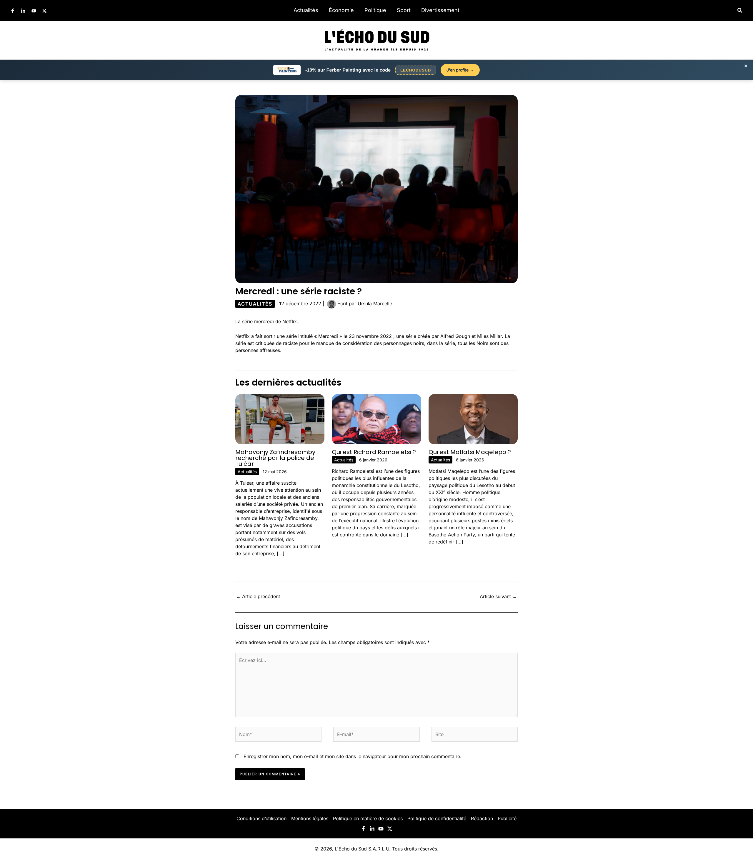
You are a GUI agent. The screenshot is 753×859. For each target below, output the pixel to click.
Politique (375, 10)
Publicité (507, 818)
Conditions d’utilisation (261, 818)
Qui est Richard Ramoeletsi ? (374, 452)
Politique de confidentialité (436, 818)
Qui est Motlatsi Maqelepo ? (470, 452)
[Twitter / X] (44, 11)
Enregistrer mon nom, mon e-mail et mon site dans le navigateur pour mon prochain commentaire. (353, 756)
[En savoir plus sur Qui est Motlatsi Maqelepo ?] (473, 419)
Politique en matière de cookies (368, 818)
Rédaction (482, 818)
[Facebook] (12, 11)
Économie (341, 10)
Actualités (306, 10)
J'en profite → (460, 69)
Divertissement (440, 10)
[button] (740, 10)
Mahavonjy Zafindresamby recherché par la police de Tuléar (275, 458)
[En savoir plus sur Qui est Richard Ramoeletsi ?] (376, 419)
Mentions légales (309, 818)
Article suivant (498, 596)
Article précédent (258, 596)
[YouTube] (33, 11)
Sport (404, 10)
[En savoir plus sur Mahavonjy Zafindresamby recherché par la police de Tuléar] (279, 419)
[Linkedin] (23, 11)
